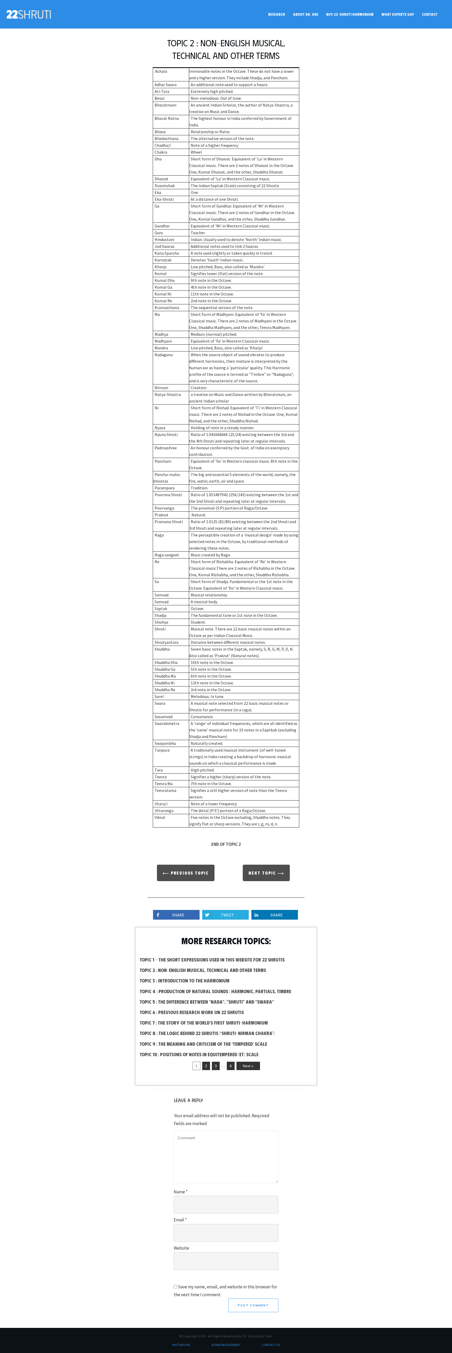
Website (181, 1248)
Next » (248, 1066)
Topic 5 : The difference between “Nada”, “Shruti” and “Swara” (207, 1002)
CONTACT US (271, 1345)
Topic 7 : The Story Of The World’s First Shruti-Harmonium (204, 1023)
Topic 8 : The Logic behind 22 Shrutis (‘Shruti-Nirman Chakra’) (207, 1033)
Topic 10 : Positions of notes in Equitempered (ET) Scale (199, 1054)
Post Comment (253, 1305)
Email (180, 1220)
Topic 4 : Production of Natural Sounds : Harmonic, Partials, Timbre (215, 991)
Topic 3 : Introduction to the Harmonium (184, 980)
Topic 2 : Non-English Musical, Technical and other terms (203, 970)
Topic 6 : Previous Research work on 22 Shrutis (192, 1012)
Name (181, 1192)
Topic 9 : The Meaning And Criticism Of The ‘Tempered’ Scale (203, 1044)
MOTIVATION (181, 1345)
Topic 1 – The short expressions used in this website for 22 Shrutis (212, 960)
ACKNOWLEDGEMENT (226, 1345)
